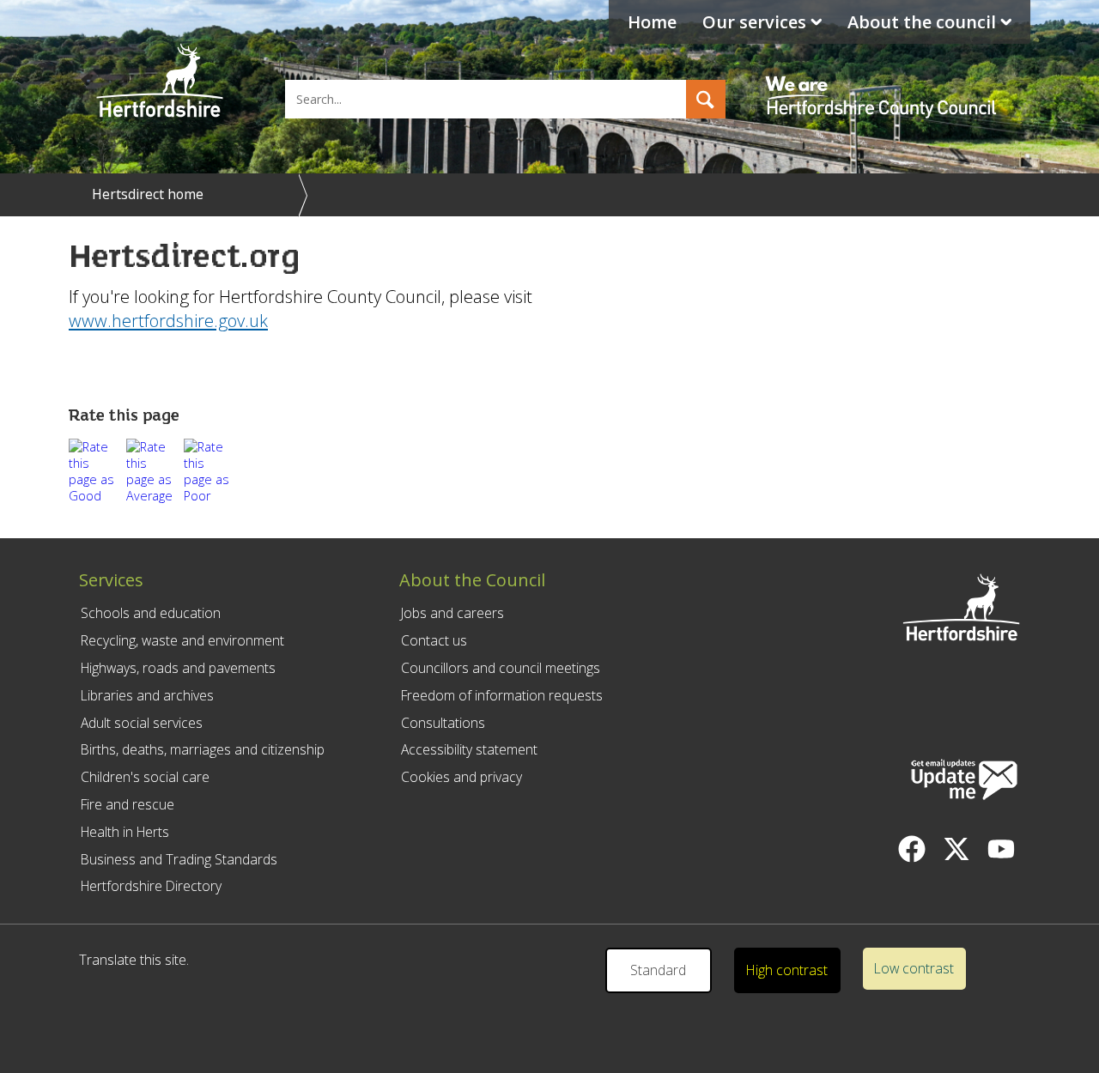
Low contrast (914, 968)
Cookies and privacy (461, 776)
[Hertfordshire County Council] (883, 81)
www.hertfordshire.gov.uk (168, 320)
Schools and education (151, 612)
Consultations (443, 722)
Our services (754, 21)
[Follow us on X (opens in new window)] (956, 849)
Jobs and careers (452, 612)
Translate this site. (134, 959)
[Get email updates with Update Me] (964, 781)
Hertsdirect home (147, 194)
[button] (706, 99)
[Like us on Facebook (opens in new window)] (912, 849)
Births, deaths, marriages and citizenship (203, 749)
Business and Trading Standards (179, 859)
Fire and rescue (127, 804)
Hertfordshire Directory (151, 885)
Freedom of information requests (502, 695)
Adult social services (142, 722)
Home (652, 21)
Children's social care (145, 776)
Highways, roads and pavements (178, 667)
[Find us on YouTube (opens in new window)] (1001, 849)
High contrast (787, 970)
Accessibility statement (469, 749)
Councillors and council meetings (500, 667)
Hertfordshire (159, 81)
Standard (658, 970)
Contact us (434, 640)
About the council (921, 21)
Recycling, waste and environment (182, 640)
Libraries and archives (147, 695)
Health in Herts (125, 831)
